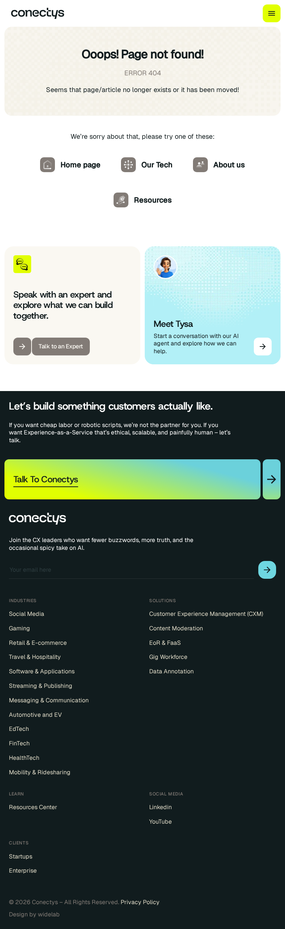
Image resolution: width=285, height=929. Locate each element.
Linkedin (160, 807)
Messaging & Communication (49, 700)
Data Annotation (171, 671)
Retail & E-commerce (38, 643)
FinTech (19, 743)
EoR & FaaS (165, 643)
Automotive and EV (35, 715)
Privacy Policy (140, 902)
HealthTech (24, 758)
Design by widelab (34, 914)
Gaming (19, 628)
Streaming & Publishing (40, 686)
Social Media (26, 614)
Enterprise (23, 870)
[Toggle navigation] (272, 13)
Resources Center (33, 807)
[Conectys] (34, 13)
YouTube (160, 821)
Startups (20, 856)
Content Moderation (176, 628)
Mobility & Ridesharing (40, 772)
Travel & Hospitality (35, 657)
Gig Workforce (168, 657)
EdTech (19, 729)
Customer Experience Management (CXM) (206, 614)
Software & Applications (42, 671)
